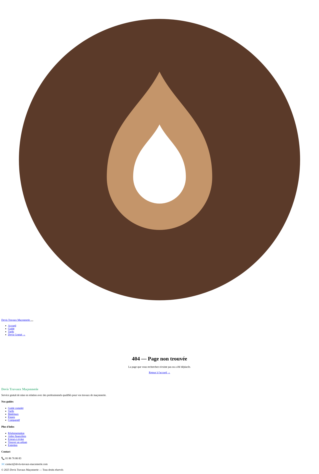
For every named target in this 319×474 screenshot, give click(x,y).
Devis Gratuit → (16, 334)
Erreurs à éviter (16, 439)
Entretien (12, 445)
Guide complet (15, 408)
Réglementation (16, 433)
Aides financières (17, 436)
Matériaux (13, 414)
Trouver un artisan (17, 442)
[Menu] (32, 320)
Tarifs (11, 331)
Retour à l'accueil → (159, 372)
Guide (11, 328)
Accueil (12, 325)
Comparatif (14, 420)
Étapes (11, 417)
